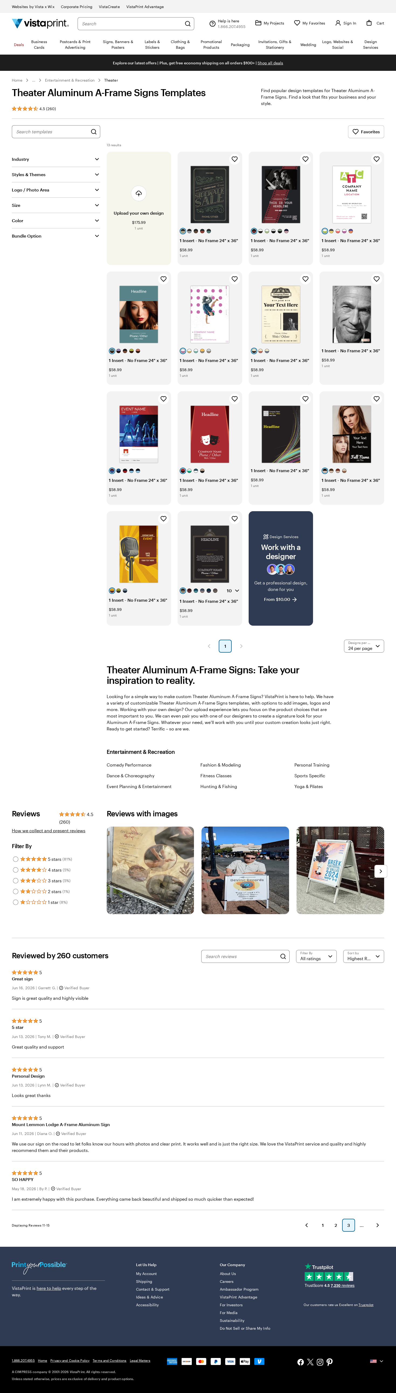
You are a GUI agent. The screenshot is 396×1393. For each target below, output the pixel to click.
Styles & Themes (29, 174)
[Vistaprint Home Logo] (40, 23)
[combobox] (132, 23)
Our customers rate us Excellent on (338, 1305)
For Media (229, 1312)
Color (17, 220)
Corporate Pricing (76, 6)
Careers (227, 1281)
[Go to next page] (377, 1225)
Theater (111, 80)
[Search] (187, 23)
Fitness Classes (216, 775)
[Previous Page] (209, 646)
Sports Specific (309, 775)
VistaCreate (109, 6)
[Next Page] (241, 646)
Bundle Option (26, 235)
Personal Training (311, 764)
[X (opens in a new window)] (310, 1363)
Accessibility (147, 1305)
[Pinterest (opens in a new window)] (329, 1363)
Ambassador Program (239, 1289)
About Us (228, 1273)
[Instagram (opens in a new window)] (320, 1363)
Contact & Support (152, 1289)
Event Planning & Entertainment (139, 786)
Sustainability (232, 1320)
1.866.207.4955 (23, 1360)
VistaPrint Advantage (145, 6)
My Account (146, 1273)
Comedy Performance (129, 764)
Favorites (370, 131)
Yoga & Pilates (308, 786)
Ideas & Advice (149, 1297)
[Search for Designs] (93, 131)
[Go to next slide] (380, 871)
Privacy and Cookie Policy (69, 1360)
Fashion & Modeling (220, 764)
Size (16, 205)
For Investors (231, 1305)
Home (17, 80)
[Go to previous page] (306, 1225)
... (33, 80)
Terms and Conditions (109, 1360)
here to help (49, 1288)
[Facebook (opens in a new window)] (300, 1363)
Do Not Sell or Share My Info (245, 1328)
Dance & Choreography (130, 775)
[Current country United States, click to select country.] (377, 1361)
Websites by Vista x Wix (33, 6)
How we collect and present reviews (48, 830)
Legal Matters (140, 1360)
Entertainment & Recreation (70, 80)
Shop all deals (270, 63)
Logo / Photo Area (30, 189)
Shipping (144, 1281)
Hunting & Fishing (218, 786)
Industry (20, 159)
